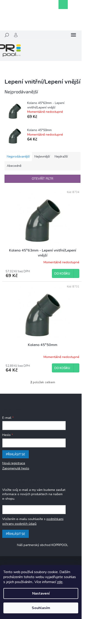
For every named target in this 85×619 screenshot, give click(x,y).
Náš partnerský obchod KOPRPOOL (42, 545)
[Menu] (73, 35)
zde (60, 581)
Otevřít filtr (42, 179)
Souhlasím (41, 607)
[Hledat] (6, 35)
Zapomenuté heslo (15, 468)
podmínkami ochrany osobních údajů (32, 521)
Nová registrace (13, 463)
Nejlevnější (42, 156)
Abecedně (14, 166)
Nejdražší (61, 156)
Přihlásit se (15, 454)
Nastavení (41, 593)
